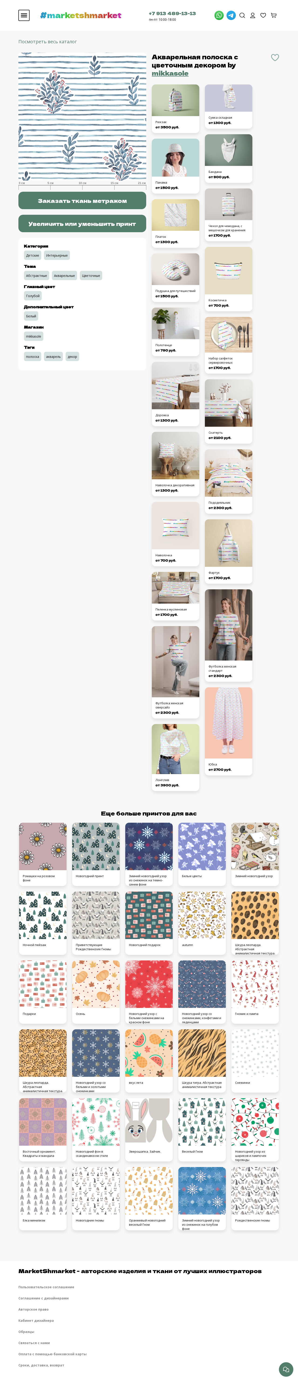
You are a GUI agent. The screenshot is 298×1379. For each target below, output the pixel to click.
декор (72, 356)
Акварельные (64, 275)
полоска (32, 356)
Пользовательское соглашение (46, 1287)
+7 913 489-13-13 (172, 13)
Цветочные (91, 275)
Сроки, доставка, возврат (41, 1365)
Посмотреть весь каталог (47, 41)
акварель (53, 356)
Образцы (26, 1331)
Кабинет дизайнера (36, 1320)
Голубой (33, 296)
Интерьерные (57, 255)
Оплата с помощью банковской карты (52, 1354)
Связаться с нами (34, 1343)
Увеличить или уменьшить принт (82, 223)
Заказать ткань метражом (82, 200)
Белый (31, 316)
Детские (32, 255)
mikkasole (170, 73)
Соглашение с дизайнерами (43, 1298)
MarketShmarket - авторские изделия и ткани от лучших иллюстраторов (140, 1271)
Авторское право (33, 1309)
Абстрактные (36, 275)
